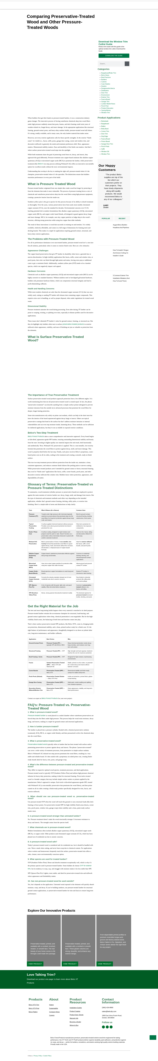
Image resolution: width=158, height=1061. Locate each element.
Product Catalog (75, 1011)
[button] (66, 5)
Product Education (107, 108)
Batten (103, 126)
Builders (104, 79)
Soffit (103, 149)
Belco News (105, 75)
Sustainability (53, 1008)
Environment (105, 95)
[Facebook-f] (103, 1027)
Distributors (105, 90)
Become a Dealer (75, 1022)
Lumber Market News (108, 104)
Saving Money (106, 110)
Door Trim (104, 93)
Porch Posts (105, 146)
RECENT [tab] (122, 218)
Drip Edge (104, 136)
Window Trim (105, 112)
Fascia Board (105, 99)
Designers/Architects (108, 88)
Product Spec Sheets (76, 1015)
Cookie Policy (47, 1056)
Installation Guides (76, 1008)
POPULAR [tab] (106, 218)
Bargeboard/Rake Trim (108, 73)
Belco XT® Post (34, 1008)
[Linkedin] (107, 1027)
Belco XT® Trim (34, 1005)
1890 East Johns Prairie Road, (112, 1015)
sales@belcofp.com (109, 1011)
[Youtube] (111, 1027)
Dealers (103, 86)
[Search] (127, 63)
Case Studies (105, 84)
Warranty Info (74, 1018)
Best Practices (106, 77)
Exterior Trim (105, 97)
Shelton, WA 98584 (108, 1018)
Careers (104, 82)
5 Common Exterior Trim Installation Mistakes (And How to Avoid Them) (121, 278)
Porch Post (104, 106)
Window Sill (105, 151)
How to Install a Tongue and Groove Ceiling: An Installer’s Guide (120, 252)
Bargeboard (105, 123)
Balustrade (104, 121)
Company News (54, 1012)
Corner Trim (105, 131)
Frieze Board (105, 141)
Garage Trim (105, 101)
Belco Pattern (33, 1012)
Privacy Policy (38, 1056)
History (51, 1005)
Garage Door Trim (107, 144)
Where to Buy (74, 1025)
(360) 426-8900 (107, 1007)
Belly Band (104, 129)
